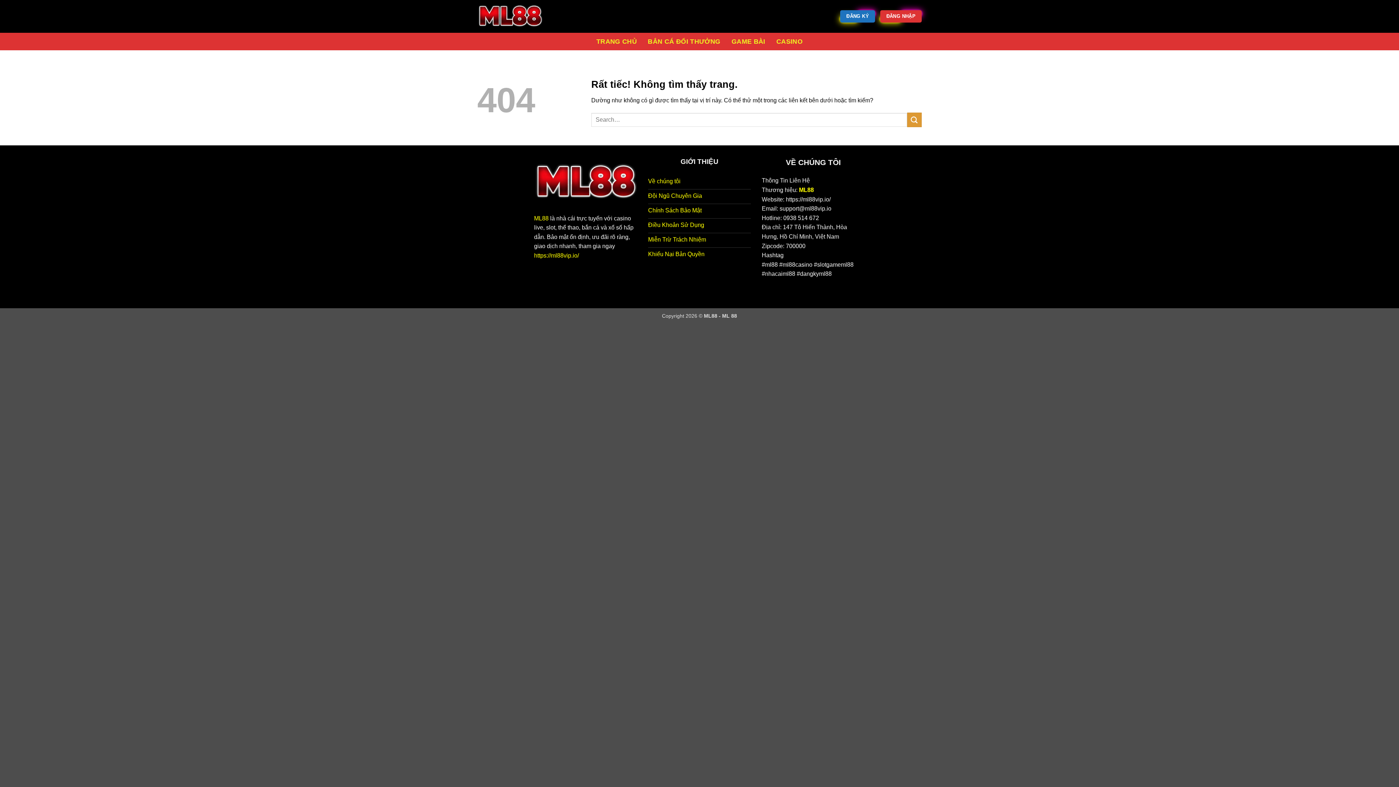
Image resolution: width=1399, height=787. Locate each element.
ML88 (541, 218)
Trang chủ (616, 41)
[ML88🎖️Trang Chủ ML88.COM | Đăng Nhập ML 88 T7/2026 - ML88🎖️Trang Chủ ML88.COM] (513, 16)
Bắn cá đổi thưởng (684, 41)
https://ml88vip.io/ (556, 255)
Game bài (748, 41)
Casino (789, 41)
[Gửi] (914, 120)
